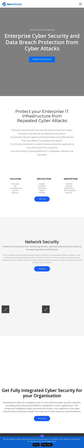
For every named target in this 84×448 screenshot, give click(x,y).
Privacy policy (47, 445)
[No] (81, 442)
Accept (36, 445)
